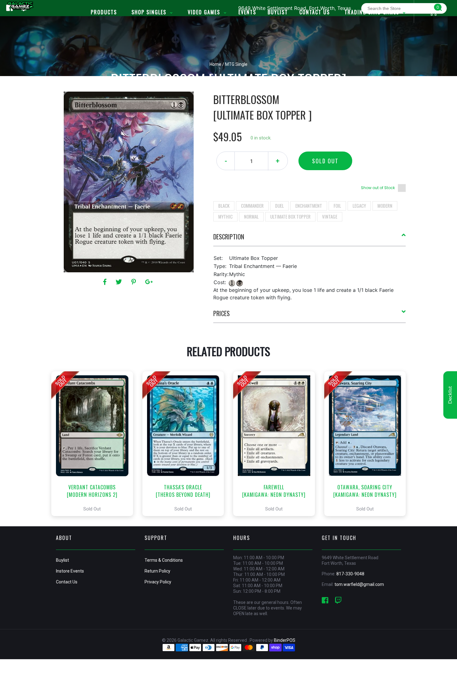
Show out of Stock (378, 187)
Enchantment (308, 205)
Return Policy (157, 571)
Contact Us (66, 581)
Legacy (359, 205)
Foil (337, 205)
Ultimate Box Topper (290, 216)
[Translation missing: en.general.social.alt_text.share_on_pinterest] (134, 282)
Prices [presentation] (221, 313)
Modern (384, 205)
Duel (279, 205)
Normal (251, 216)
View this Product (95, 444)
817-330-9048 (350, 573)
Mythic (225, 216)
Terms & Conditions (164, 560)
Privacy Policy (158, 581)
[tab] (309, 239)
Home (215, 64)
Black (223, 205)
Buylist (62, 560)
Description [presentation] (228, 236)
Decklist (450, 395)
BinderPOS (284, 640)
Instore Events (70, 571)
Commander (252, 205)
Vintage (329, 216)
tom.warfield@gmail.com (359, 584)
